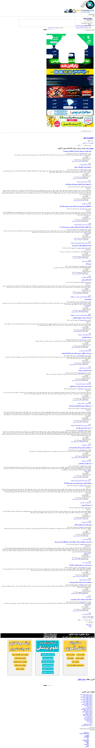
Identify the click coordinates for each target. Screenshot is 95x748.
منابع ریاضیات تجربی (86, 539)
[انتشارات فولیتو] (70, 68)
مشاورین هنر (70, 658)
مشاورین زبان (75, 661)
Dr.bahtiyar (81, 485)
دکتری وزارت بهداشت (48, 672)
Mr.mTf (82, 282)
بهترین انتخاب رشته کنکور (86, 709)
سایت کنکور (81, 679)
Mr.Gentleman (81, 372)
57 (85, 252)
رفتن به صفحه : (87, 145)
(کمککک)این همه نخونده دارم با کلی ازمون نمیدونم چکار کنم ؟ (75, 206)
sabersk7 (82, 266)
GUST (83, 293)
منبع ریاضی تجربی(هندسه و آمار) (82, 524)
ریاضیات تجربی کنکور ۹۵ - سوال (82, 167)
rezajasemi (82, 450)
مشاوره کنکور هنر (88, 705)
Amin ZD (83, 161)
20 (85, 417)
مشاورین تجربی (80, 654)
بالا (90, 626)
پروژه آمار (88, 263)
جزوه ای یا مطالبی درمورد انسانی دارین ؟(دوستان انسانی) (76, 353)
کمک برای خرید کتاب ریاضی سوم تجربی (81, 599)
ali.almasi (83, 380)
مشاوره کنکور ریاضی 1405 (86, 697)
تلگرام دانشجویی (85, 739)
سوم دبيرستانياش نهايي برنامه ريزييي (81, 245)
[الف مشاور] (70, 97)
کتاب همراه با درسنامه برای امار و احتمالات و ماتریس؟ (77, 151)
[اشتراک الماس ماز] (70, 109)
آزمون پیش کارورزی (48, 658)
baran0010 (82, 153)
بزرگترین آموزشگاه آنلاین (86, 725)
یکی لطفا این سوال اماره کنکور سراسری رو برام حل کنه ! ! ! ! (75, 227)
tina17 (83, 507)
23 (85, 216)
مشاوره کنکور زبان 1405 (86, 701)
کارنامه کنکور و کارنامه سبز (85, 350)
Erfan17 (82, 169)
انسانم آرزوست (82, 364)
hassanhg (82, 320)
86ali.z (84, 535)
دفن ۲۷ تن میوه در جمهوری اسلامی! (82, 317)
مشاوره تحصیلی (88, 713)
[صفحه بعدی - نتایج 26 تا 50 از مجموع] (84, 143)
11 (85, 359)
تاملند (91, 722)
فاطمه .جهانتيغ (81, 248)
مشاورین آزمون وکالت (20, 665)
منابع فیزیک (88, 596)
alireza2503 (81, 584)
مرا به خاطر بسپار (86, 23)
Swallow (82, 229)
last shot (83, 610)
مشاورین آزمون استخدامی (20, 661)
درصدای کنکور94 (86, 337)
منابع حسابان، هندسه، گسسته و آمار (83, 383)
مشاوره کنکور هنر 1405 (87, 704)
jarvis (84, 239)
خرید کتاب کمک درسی (87, 708)
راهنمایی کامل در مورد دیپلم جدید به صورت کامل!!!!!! (77, 483)
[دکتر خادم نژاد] (70, 126)
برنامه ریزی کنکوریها (86, 203)
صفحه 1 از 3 (91, 143)
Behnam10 (83, 311)
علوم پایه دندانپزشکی (48, 665)
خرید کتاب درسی (88, 716)
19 (85, 326)
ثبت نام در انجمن (51, 27)
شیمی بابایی (89, 721)
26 (85, 494)
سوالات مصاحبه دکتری (87, 711)
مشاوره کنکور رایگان (87, 715)
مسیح (84, 518)
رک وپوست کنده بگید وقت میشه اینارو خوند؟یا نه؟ (78, 184)
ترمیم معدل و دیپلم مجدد (85, 502)
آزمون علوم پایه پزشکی (48, 661)
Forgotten (82, 544)
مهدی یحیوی (89, 706)
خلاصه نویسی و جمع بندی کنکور (84, 403)
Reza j (84, 331)
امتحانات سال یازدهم (86, 261)
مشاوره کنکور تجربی (87, 700)
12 (85, 605)
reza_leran (82, 208)
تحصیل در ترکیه (20, 668)
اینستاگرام (87, 735)
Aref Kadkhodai (80, 355)
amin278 (83, 399)
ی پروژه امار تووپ (86, 505)
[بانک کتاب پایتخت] (70, 74)
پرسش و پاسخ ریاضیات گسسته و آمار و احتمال (81, 242)
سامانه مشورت (88, 720)
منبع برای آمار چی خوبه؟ (85, 370)
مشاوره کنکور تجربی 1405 (86, 699)
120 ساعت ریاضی (86, 279)
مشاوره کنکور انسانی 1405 (86, 694)
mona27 (83, 576)
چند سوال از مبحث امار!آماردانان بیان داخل (80, 406)
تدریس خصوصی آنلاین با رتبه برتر (75, 665)
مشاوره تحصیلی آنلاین (87, 714)
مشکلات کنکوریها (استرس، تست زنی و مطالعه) (80, 296)
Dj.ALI (82, 408)
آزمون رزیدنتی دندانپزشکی (47, 654)
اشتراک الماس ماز (88, 717)
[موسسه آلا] (70, 85)
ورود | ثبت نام (91, 14)
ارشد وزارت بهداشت (48, 668)
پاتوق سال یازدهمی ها (86, 277)
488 (85, 554)
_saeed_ (82, 186)
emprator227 (81, 430)
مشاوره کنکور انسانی (87, 695)
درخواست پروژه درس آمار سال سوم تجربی (80, 447)
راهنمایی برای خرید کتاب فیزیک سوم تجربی (80, 582)
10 (85, 375)
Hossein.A (83, 559)
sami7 (84, 200)
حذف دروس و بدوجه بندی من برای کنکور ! (80, 386)
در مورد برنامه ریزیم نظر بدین (83, 428)
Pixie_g (83, 257)
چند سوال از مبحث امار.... (84, 463)
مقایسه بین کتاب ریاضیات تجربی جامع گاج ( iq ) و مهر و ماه (70, 542)
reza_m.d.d (82, 339)
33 (84, 546)
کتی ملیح (83, 499)
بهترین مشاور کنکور (87, 710)
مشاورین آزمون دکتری (20, 658)
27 (85, 195)
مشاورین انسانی (80, 658)
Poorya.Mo (83, 457)
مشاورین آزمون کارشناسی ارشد (20, 654)
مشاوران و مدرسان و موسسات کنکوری (82, 224)
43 (85, 288)
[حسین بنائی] (70, 115)
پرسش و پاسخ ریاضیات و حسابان (84, 181)
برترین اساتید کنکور (88, 724)
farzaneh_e (82, 527)
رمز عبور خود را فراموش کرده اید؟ (83, 25)
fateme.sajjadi (81, 567)
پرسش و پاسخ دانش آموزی (85, 164)
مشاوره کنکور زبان (88, 703)
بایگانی (89, 625)
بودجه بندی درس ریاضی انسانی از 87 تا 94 (80, 565)
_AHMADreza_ (80, 388)
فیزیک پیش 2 (87, 299)
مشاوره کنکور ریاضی (87, 698)
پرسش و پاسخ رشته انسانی (85, 367)
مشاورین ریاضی (70, 654)
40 (85, 394)
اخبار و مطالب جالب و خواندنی (84, 334)
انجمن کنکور (88, 624)
